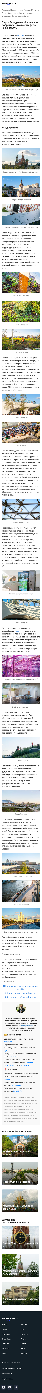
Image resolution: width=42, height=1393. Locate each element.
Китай (23, 1348)
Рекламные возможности (11, 1363)
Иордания (5, 1348)
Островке (25, 1065)
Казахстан (24, 1334)
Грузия (23, 1339)
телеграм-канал (27, 1026)
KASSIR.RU (17, 1091)
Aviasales (8, 1042)
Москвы (20, 35)
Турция (4, 1329)
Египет (23, 1344)
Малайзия (5, 1344)
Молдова (24, 1353)
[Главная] (8, 3)
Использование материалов (12, 1368)
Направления (16, 10)
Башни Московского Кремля (18, 1243)
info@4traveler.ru (7, 1379)
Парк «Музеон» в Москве (16, 1181)
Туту (6, 1051)
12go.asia (13, 1056)
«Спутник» (16, 1085)
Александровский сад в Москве (20, 1299)
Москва (34, 10)
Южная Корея (6, 1339)
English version (7, 1373)
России (18, 631)
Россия (27, 10)
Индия (4, 1353)
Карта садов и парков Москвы (21, 993)
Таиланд (24, 1324)
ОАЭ (22, 1329)
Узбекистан (6, 1334)
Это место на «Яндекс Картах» (21, 997)
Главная (5, 10)
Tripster (7, 1079)
